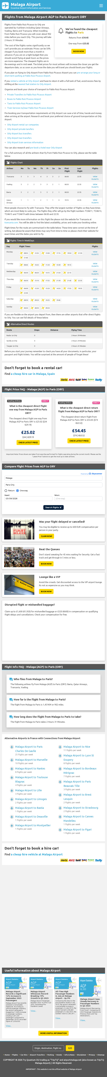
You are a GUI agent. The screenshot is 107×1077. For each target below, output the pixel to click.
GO (70, 1048)
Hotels (59, 1055)
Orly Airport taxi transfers (19, 138)
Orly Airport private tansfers (20, 129)
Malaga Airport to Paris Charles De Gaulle (29, 750)
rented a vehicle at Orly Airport (24, 81)
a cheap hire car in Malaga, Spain (33, 373)
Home (7, 1055)
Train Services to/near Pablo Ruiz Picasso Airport (30, 108)
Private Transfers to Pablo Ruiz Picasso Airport (29, 94)
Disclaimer (81, 1055)
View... (8, 1026)
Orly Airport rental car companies (23, 124)
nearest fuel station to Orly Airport (34, 84)
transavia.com (11, 222)
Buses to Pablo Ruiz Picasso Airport (24, 99)
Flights (15, 1055)
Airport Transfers (37, 1055)
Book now (78, 51)
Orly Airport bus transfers (19, 133)
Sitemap (100, 1055)
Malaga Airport (31, 5)
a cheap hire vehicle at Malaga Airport (37, 854)
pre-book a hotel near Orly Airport (46, 147)
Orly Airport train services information (25, 142)
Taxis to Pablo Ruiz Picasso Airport (23, 103)
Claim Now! (46, 536)
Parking (50, 1055)
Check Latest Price (28, 442)
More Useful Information (53, 1033)
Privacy (92, 1055)
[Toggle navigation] (101, 5)
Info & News (69, 1055)
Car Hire (23, 1055)
